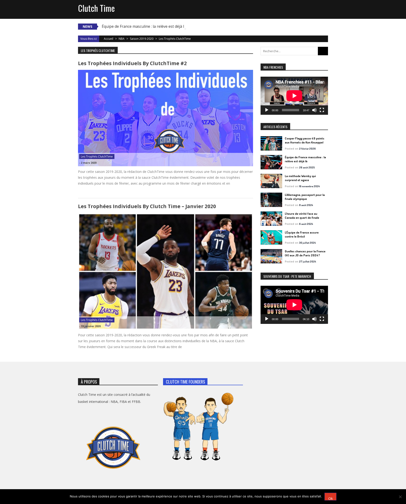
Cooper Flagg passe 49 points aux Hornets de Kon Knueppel (304, 140)
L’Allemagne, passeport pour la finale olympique (305, 197)
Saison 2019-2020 (141, 39)
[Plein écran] (322, 110)
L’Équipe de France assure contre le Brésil (302, 234)
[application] (294, 96)
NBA (122, 39)
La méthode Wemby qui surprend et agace (300, 178)
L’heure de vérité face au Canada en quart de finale (302, 215)
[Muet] (314, 110)
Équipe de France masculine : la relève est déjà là (144, 26)
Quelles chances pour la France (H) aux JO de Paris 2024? (305, 253)
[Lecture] (266, 110)
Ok (330, 498)
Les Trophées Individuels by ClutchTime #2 (132, 63)
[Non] (400, 496)
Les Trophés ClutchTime (97, 157)
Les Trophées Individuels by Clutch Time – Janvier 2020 (147, 206)
